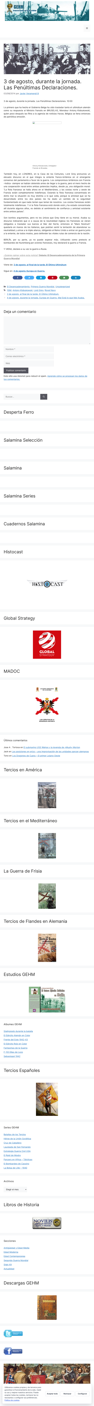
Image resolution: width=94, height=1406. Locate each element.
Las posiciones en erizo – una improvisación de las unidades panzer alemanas (50, 751)
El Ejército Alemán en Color (17, 1035)
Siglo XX (8, 1264)
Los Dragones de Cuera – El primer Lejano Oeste (36, 755)
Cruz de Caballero (12, 1143)
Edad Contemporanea (14, 1256)
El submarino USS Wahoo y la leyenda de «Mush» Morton (52, 747)
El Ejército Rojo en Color (15, 1044)
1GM (9, 290)
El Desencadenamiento (18, 286)
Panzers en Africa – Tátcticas (18, 1159)
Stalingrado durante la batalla (18, 1031)
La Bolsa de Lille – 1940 (15, 1168)
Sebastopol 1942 (12, 1056)
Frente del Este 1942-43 (16, 1039)
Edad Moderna (11, 1252)
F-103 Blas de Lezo (13, 1052)
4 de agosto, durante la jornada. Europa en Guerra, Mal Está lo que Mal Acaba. (46, 298)
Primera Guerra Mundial (42, 286)
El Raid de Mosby (12, 1155)
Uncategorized (62, 286)
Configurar (82, 1394)
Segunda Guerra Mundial (16, 1260)
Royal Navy (50, 290)
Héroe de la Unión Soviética (17, 1138)
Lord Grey (38, 290)
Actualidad (9, 1269)
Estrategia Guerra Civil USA (17, 1151)
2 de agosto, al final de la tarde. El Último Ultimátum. (33, 294)
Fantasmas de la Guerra (15, 1048)
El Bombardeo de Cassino (16, 1163)
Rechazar (67, 1394)
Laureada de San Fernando (17, 1147)
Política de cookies (12, 1400)
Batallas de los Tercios (15, 1134)
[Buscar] (43, 397)
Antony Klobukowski (23, 290)
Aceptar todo (52, 1394)
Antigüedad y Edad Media (16, 1248)
